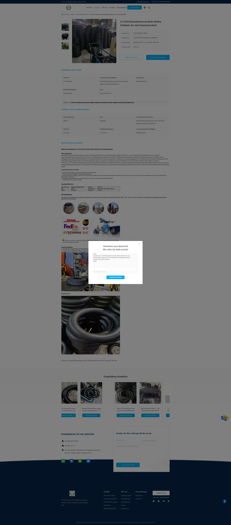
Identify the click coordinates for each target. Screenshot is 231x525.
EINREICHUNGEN (115, 277)
